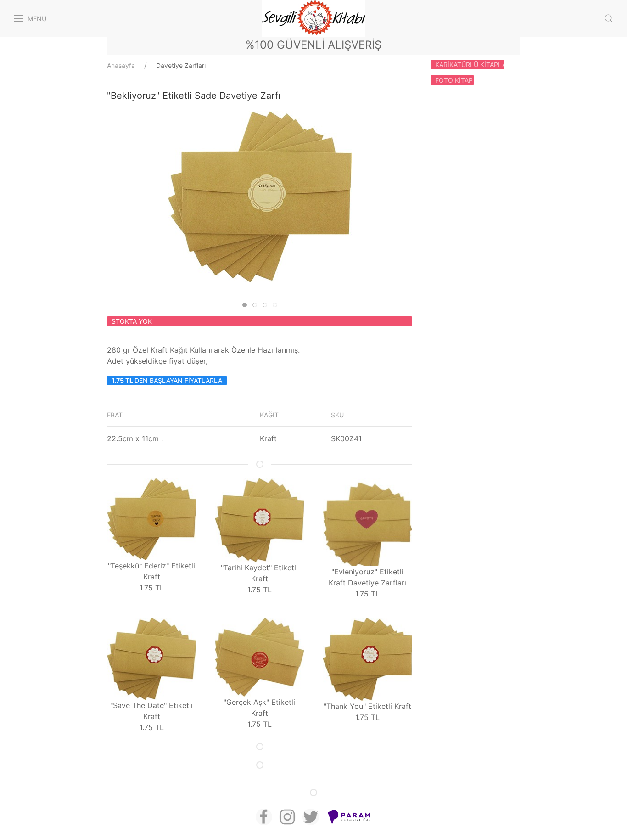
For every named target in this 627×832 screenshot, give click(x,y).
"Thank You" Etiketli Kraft (367, 706)
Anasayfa (121, 65)
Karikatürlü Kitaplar (469, 64)
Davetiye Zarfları (181, 65)
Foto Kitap (454, 80)
